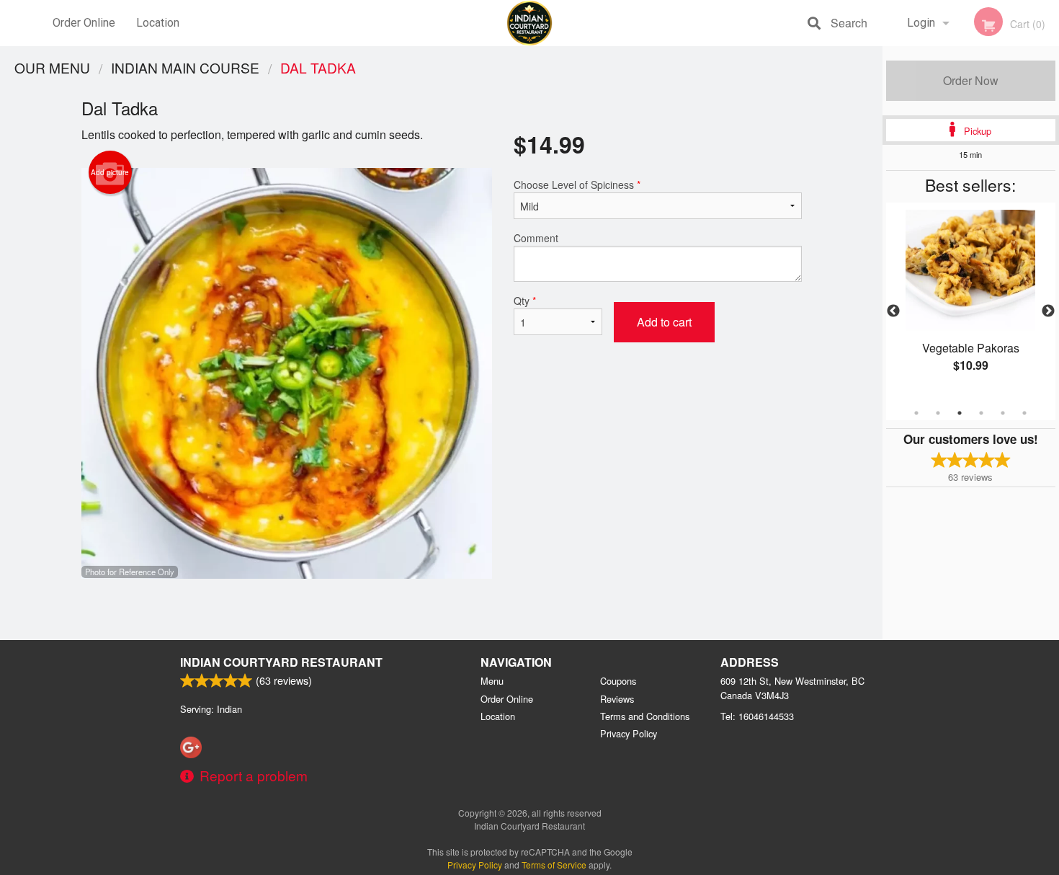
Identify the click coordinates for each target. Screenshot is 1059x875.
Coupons (618, 681)
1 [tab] (916, 413)
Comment (536, 238)
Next (1048, 311)
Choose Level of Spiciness (577, 184)
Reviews (617, 699)
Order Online (84, 23)
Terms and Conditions (644, 716)
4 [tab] (981, 413)
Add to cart (664, 322)
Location (157, 23)
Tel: (757, 716)
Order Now (970, 80)
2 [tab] (938, 413)
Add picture (110, 172)
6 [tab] (1024, 413)
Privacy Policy (628, 733)
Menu (492, 681)
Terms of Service (554, 864)
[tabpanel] (971, 302)
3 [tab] (959, 413)
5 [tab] (1003, 413)
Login (921, 23)
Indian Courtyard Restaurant (281, 662)
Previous (893, 311)
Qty (525, 300)
